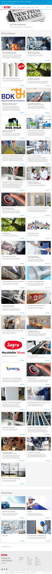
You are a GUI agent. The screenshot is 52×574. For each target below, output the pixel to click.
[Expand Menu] (2, 7)
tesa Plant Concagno (29, 563)
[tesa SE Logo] (7, 7)
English (29, 1)
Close (49, 1)
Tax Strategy (28, 572)
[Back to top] (50, 555)
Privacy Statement (6, 572)
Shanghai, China (37, 560)
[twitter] (2, 569)
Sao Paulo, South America (38, 564)
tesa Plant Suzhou (29, 561)
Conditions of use (23, 572)
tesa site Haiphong (29, 564)
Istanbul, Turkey (37, 565)
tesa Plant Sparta (29, 562)
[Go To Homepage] (2, 4)
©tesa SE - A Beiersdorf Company (46, 572)
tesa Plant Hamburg (29, 560)
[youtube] (4, 569)
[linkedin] (6, 569)
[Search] (47, 7)
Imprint (2, 572)
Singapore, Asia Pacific (38, 561)
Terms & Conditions (33, 572)
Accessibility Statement (12, 572)
